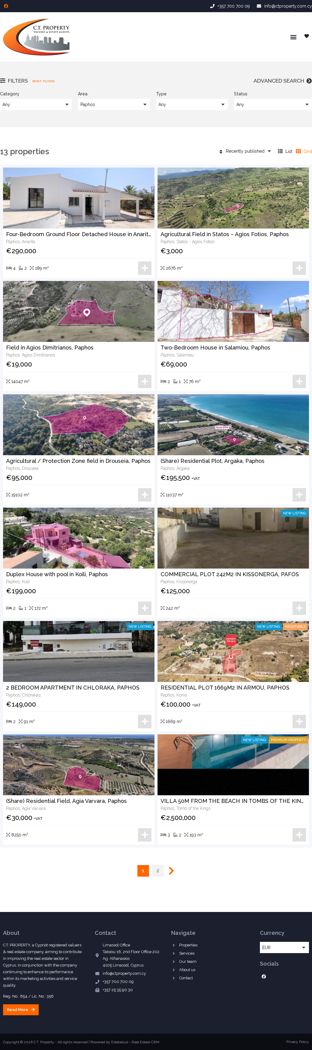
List (288, 151)
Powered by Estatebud (109, 1042)
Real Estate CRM (145, 1042)
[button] (293, 37)
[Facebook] (6, 6)
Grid (307, 151)
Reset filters (43, 81)
